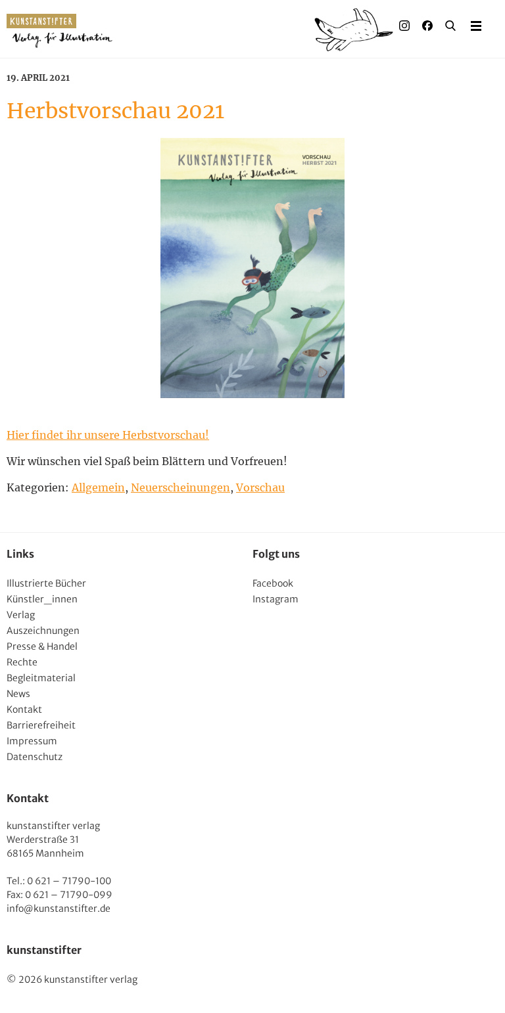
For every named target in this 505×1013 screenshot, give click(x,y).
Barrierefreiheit (41, 725)
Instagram (275, 599)
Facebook (272, 583)
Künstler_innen (42, 599)
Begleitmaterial (41, 678)
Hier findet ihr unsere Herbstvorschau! (108, 434)
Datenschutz (34, 757)
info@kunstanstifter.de (58, 908)
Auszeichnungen (43, 631)
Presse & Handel (42, 646)
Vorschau (260, 487)
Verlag (21, 615)
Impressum (32, 741)
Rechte (22, 662)
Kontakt (24, 709)
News (18, 694)
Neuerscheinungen (180, 487)
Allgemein (98, 487)
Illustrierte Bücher (46, 583)
